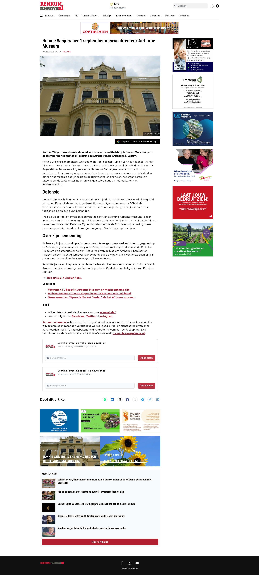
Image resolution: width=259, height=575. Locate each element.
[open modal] (217, 6)
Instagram (106, 316)
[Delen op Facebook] (127, 399)
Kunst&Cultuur (89, 15)
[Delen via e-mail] (157, 399)
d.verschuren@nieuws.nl (129, 333)
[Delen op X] (135, 399)
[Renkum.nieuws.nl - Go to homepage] (52, 563)
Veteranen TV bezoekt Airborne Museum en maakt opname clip (89, 289)
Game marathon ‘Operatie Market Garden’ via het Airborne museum (91, 297)
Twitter (91, 316)
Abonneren (147, 358)
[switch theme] (212, 6)
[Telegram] (142, 399)
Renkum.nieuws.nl (54, 322)
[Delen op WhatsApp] (105, 399)
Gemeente (64, 15)
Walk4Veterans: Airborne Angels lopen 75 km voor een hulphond (89, 293)
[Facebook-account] (122, 563)
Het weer (170, 15)
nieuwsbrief (108, 312)
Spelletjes (183, 15)
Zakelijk (107, 15)
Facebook (78, 316)
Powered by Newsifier (129, 568)
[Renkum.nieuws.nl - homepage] (52, 6)
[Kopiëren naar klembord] (150, 399)
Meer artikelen (100, 542)
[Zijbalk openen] (41, 15)
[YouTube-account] (137, 563)
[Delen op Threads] (120, 399)
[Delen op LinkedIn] (112, 399)
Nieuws (49, 15)
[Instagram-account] (129, 563)
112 (76, 15)
